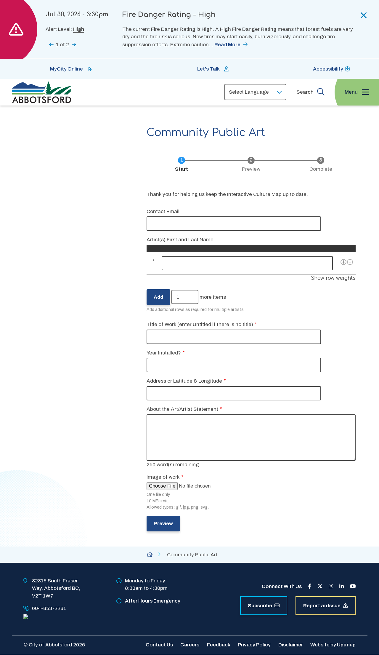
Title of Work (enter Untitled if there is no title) (200, 324)
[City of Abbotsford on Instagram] (331, 586)
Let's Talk (208, 69)
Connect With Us (282, 586)
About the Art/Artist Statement (182, 409)
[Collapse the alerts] (363, 15)
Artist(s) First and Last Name (180, 239)
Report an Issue (322, 605)
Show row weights (333, 278)
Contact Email (163, 211)
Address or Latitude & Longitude (184, 381)
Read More (227, 44)
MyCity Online (66, 69)
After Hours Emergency (152, 601)
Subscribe (260, 605)
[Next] (74, 44)
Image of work (163, 477)
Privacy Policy (254, 645)
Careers (189, 645)
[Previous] (51, 44)
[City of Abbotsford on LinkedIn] (341, 586)
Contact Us (159, 645)
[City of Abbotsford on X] (319, 586)
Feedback (218, 645)
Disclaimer (290, 645)
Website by (333, 645)
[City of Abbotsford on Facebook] (309, 586)
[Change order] (152, 263)
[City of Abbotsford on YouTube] (353, 586)
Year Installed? (164, 353)
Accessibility (328, 69)
